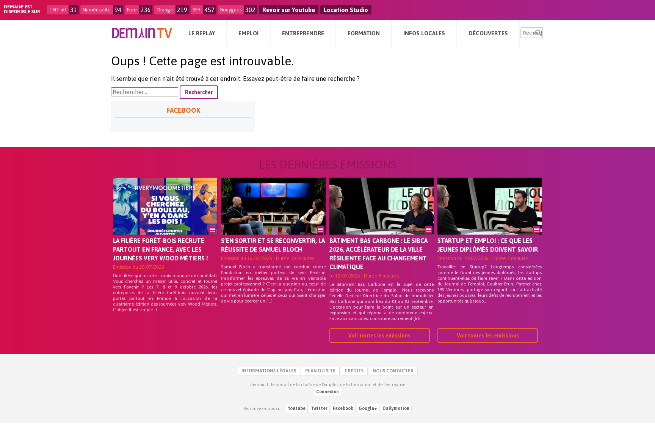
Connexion (327, 391)
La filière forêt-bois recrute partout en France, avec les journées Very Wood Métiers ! (160, 249)
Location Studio (346, 9)
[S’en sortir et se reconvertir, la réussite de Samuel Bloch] (273, 217)
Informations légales (268, 371)
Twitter (319, 408)
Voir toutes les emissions (379, 336)
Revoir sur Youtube (288, 9)
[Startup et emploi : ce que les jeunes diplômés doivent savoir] (489, 217)
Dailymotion (395, 408)
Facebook (343, 408)
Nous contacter (393, 371)
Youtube (297, 408)
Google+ (368, 408)
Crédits (354, 371)
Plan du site (320, 371)
